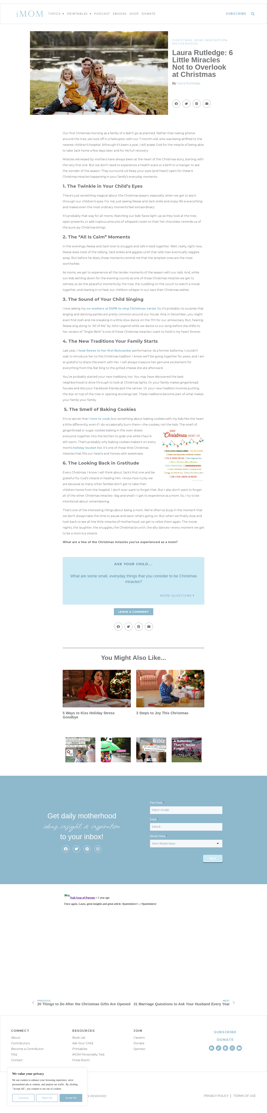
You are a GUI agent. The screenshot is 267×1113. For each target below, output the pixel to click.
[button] (253, 14)
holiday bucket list (87, 448)
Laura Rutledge (188, 83)
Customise (23, 1097)
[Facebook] (65, 849)
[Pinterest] (87, 849)
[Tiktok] (218, 1048)
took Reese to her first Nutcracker (105, 350)
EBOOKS (120, 13)
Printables (77, 13)
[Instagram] (98, 849)
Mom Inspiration (210, 40)
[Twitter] (76, 849)
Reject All (47, 1097)
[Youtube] (239, 1048)
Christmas (182, 40)
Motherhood (185, 43)
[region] (47, 1087)
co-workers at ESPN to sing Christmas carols (121, 308)
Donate (149, 13)
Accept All (70, 1097)
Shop (134, 13)
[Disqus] (133, 936)
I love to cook (99, 419)
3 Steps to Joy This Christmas (162, 713)
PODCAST (102, 13)
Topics (54, 13)
